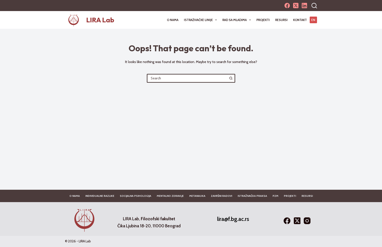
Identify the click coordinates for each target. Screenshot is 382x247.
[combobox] (187, 78)
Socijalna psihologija (135, 195)
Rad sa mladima (234, 20)
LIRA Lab (100, 19)
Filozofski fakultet (158, 218)
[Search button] (231, 78)
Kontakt (300, 20)
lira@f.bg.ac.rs (233, 219)
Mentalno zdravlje (170, 195)
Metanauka (197, 195)
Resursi (281, 20)
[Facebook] (287, 5)
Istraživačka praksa (252, 195)
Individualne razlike (99, 195)
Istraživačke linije (198, 20)
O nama (172, 20)
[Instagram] (307, 220)
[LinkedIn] (304, 5)
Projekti (263, 20)
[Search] (314, 5)
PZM (275, 195)
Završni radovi (221, 195)
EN (313, 20)
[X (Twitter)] (295, 5)
